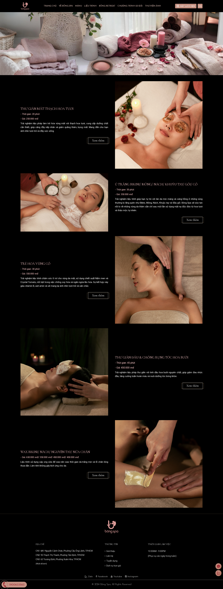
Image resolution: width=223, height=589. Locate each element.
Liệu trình (90, 6)
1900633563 (16, 585)
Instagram (133, 577)
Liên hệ (109, 556)
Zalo (90, 577)
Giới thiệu (110, 551)
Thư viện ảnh (153, 6)
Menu (78, 6)
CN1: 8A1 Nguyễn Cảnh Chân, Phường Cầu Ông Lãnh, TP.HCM (64, 550)
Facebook (103, 577)
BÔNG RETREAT (107, 6)
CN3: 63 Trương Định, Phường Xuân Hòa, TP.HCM (58, 559)
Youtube (117, 577)
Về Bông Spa (66, 6)
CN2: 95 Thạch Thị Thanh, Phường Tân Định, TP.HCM (60, 555)
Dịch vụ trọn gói (113, 565)
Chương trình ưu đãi (130, 6)
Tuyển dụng (111, 561)
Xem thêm (98, 140)
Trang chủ (50, 6)
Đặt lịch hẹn (187, 6)
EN (200, 6)
